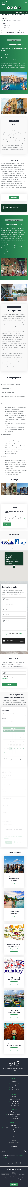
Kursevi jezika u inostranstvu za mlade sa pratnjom (14, 30)
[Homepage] (4, 4)
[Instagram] (16, 1163)
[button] (14, 567)
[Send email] (19, 7)
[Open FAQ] (15, 7)
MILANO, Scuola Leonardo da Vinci (12, 20)
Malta (3, 32)
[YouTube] (20, 1163)
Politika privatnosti (14, 1142)
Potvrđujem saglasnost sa (12, 634)
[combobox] (14, 610)
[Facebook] (12, 1163)
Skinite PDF (14, 197)
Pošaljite (22, 647)
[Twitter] (8, 1163)
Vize (14, 1138)
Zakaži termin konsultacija (12, 207)
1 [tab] (12, 548)
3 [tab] (15, 548)
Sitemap (14, 1140)
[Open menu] (26, 3)
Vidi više (14, 883)
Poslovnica (5, 711)
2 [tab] (14, 548)
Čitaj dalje (7, 524)
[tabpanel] (7, 542)
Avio (14, 1136)
